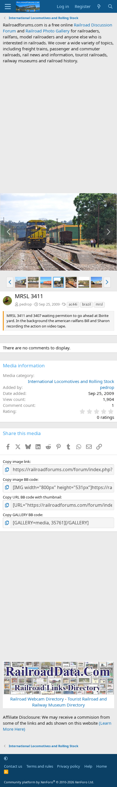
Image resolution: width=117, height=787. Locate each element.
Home (101, 766)
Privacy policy (68, 766)
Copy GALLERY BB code (22, 514)
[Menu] (7, 6)
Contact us (13, 766)
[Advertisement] (58, 128)
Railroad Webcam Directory (37, 699)
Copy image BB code (20, 479)
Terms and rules (39, 766)
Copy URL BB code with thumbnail (32, 497)
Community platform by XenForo (49, 782)
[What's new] (99, 6)
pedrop (25, 304)
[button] (9, 282)
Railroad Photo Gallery (48, 31)
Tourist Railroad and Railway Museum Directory (69, 702)
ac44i (73, 304)
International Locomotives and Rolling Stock (71, 381)
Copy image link (16, 461)
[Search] (110, 6)
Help (88, 766)
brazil (86, 304)
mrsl (99, 304)
